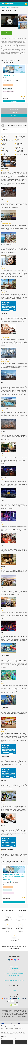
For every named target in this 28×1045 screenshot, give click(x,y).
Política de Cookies (14, 978)
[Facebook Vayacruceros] (15, 960)
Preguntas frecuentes (14, 968)
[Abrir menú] (3, 4)
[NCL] (11, 98)
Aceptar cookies (20, 1042)
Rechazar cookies (7, 1042)
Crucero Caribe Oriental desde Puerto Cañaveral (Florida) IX (12, 74)
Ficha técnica (13, 109)
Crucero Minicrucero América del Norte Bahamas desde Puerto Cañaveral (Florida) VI (14, 876)
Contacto (14, 990)
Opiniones (13, 121)
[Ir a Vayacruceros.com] (9, 3)
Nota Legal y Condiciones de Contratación (14, 973)
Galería (13, 118)
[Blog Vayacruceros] (9, 960)
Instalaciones (13, 115)
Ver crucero (14, 101)
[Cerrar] (26, 1)
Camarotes (13, 112)
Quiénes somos (14, 987)
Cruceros (3, 7)
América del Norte (7, 879)
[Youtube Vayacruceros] (12, 960)
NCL (8, 7)
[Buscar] (25, 4)
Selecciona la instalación (5, 130)
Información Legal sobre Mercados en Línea (14, 980)
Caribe (5, 77)
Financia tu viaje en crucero (14, 970)
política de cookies (18, 1038)
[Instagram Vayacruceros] (18, 960)
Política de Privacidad (14, 975)
